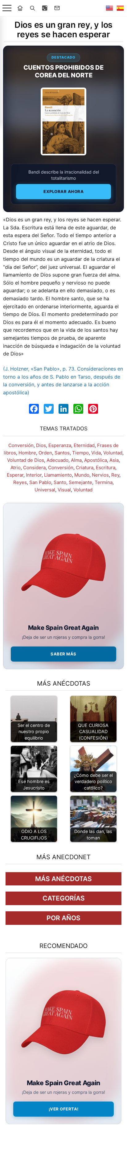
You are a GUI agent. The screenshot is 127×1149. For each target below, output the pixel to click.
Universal (45, 490)
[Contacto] (57, 8)
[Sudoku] (44, 8)
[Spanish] (120, 8)
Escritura (105, 467)
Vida (96, 453)
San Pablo (40, 482)
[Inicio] (20, 8)
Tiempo (80, 453)
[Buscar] (32, 8)
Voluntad (112, 453)
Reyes (20, 482)
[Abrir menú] (6, 8)
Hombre (27, 453)
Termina (104, 482)
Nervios (100, 475)
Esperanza (59, 445)
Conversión (21, 445)
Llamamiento (58, 475)
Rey (115, 475)
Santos (62, 453)
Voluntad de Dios (25, 460)
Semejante (80, 482)
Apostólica (95, 460)
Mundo (81, 475)
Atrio (15, 467)
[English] (109, 8)
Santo (60, 482)
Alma (76, 460)
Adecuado (57, 460)
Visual (64, 490)
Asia (114, 460)
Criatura (84, 467)
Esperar (15, 475)
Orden (45, 453)
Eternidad (84, 445)
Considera (34, 467)
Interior (34, 475)
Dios (41, 445)
